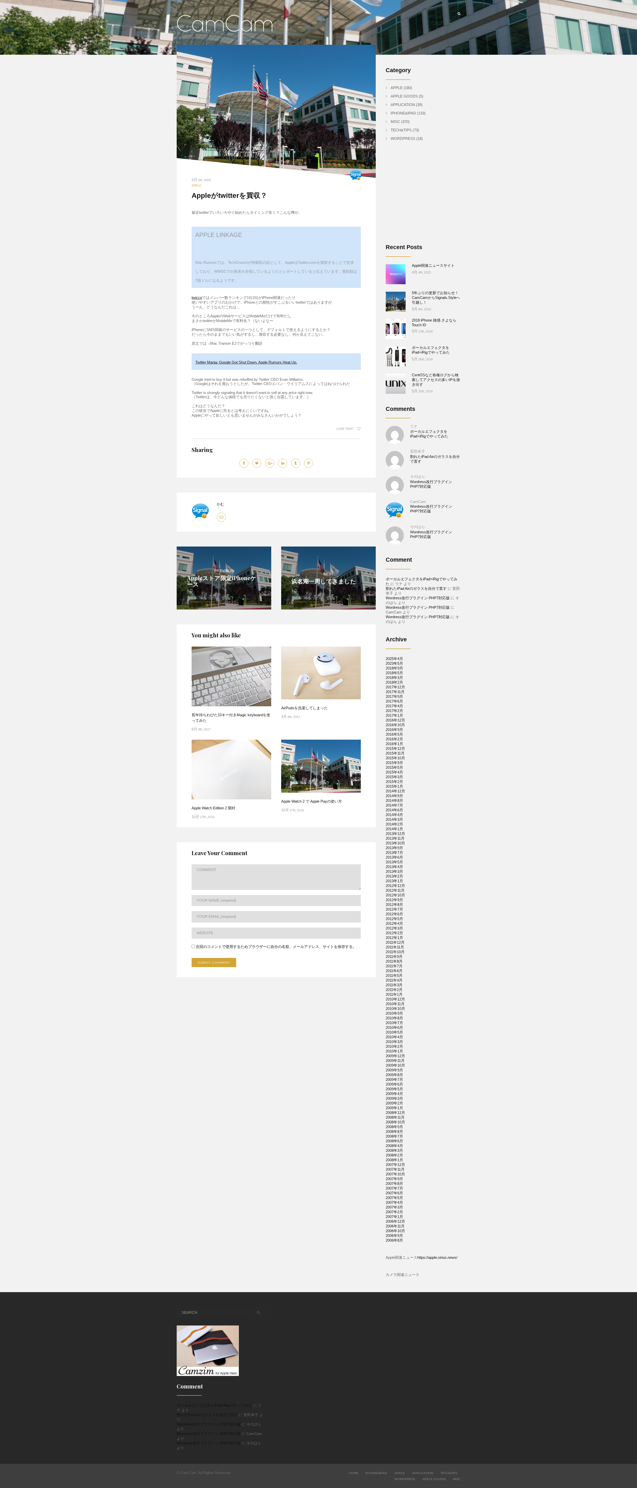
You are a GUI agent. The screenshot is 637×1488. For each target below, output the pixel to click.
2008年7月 (394, 1136)
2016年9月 (394, 729)
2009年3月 (394, 1098)
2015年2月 (394, 781)
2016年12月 (395, 720)
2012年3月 (394, 928)
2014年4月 (394, 815)
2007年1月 (394, 1216)
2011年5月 (394, 975)
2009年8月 (394, 1075)
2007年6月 (394, 1193)
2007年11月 (395, 1169)
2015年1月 (394, 786)
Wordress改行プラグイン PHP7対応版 (418, 598)
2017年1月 (394, 715)
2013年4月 (394, 867)
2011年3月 (394, 985)
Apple (196, 185)
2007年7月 (394, 1188)
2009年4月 (394, 1094)
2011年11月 (395, 947)
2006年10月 (395, 1231)
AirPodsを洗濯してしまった (304, 708)
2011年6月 (394, 971)
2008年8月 (394, 1131)
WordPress (403, 138)
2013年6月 (394, 857)
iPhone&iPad (403, 113)
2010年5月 (394, 1032)
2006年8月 (394, 1240)
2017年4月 (394, 706)
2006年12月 (395, 1221)
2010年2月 (394, 1046)
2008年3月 (394, 1150)
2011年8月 (394, 961)
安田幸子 (417, 451)
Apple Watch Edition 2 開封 (213, 808)
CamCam (418, 501)
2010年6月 (394, 1027)
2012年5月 (394, 919)
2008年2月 (394, 1155)
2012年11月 (395, 890)
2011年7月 (394, 966)
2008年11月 (395, 1117)
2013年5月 (394, 862)
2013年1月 (394, 881)
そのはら (417, 476)
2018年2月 (394, 682)
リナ (414, 426)
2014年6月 (394, 810)
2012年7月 (394, 909)
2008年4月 (394, 1146)
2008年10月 (395, 1122)
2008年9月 (394, 1127)
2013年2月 (394, 876)
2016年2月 (394, 739)
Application (403, 105)
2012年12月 (395, 885)
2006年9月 (394, 1235)
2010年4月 (394, 1037)
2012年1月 (394, 938)
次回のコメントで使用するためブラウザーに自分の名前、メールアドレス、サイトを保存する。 (276, 946)
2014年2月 (394, 824)
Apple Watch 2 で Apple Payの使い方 (311, 801)
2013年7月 (394, 852)
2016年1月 (394, 744)
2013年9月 (394, 848)
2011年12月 (395, 942)
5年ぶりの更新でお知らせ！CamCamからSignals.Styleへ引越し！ (436, 297)
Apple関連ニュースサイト (433, 265)
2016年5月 (394, 734)
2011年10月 (395, 952)
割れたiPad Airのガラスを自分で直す (416, 588)
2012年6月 (394, 914)
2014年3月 (394, 819)
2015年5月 (394, 767)
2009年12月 (395, 1056)
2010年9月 (394, 1013)
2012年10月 (395, 895)
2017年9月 (394, 696)
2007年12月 (395, 1164)
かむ (220, 504)
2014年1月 (394, 829)
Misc (395, 121)
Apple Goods (404, 96)
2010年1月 (394, 1051)
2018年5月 (394, 673)
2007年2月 (394, 1212)
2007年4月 (394, 1202)
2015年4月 (394, 772)
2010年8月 (394, 1018)
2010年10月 (395, 1008)
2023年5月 (394, 663)
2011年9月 (394, 956)
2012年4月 (394, 923)
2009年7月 (394, 1079)
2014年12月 (395, 791)
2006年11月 (395, 1226)
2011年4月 (394, 980)
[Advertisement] (427, 196)
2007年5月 (394, 1198)
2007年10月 (395, 1174)
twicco (197, 297)
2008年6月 (394, 1141)
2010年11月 (395, 1004)
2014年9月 (394, 796)
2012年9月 (394, 900)
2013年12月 (395, 833)
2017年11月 (395, 692)
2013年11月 (395, 838)
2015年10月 (395, 758)
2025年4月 (394, 659)
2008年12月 (395, 1112)
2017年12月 (395, 687)
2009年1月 (394, 1108)
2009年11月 (395, 1060)
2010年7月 (394, 1023)
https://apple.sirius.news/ (437, 1257)
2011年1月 (394, 994)
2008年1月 (394, 1160)
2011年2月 (394, 990)
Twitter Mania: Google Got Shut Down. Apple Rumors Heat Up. (246, 362)
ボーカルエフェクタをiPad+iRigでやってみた (214, 1405)
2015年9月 (394, 763)
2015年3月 (394, 777)
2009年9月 (394, 1070)
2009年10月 (395, 1065)
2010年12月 (395, 999)
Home (353, 1473)
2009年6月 (394, 1084)
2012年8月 (394, 904)
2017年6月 (394, 701)
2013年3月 (394, 871)
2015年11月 (395, 753)
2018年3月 (394, 677)
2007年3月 (394, 1207)
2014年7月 (394, 805)
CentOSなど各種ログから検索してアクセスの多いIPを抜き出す (436, 379)
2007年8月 (394, 1183)
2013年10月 (395, 843)
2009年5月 (394, 1089)
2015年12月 (395, 748)
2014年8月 (394, 800)
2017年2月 (394, 711)
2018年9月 (394, 668)
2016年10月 (395, 725)
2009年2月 (394, 1103)
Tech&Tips (401, 130)
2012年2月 (394, 933)
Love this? (345, 429)
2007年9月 (394, 1179)
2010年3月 (394, 1042)
